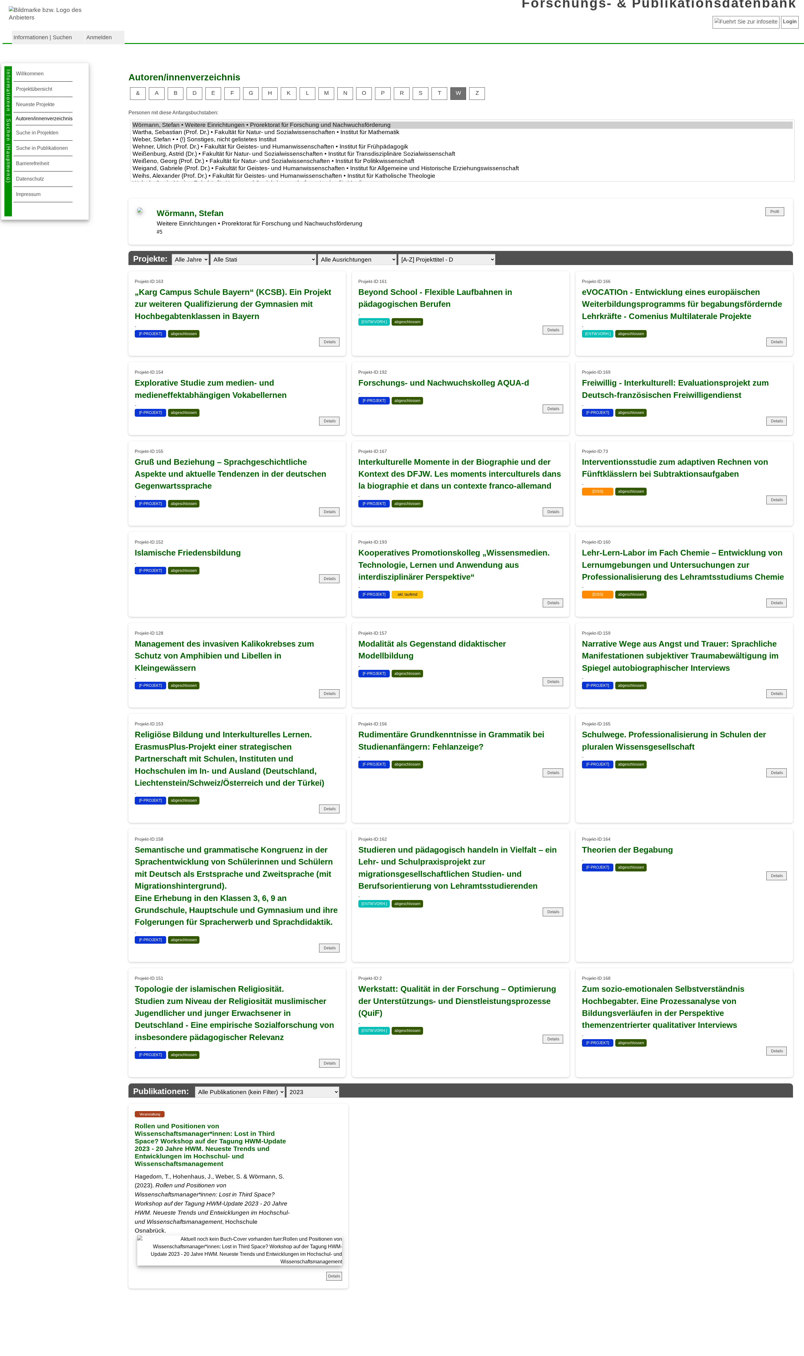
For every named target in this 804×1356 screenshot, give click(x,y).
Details (330, 342)
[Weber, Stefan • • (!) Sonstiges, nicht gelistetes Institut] (462, 139)
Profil (774, 211)
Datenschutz (30, 179)
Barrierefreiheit (32, 163)
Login (790, 21)
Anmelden (99, 37)
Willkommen (30, 73)
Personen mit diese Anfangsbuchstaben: (173, 112)
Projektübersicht (34, 89)
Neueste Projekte (35, 104)
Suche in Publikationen (42, 148)
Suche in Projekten (37, 132)
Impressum (28, 194)
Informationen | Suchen (43, 37)
